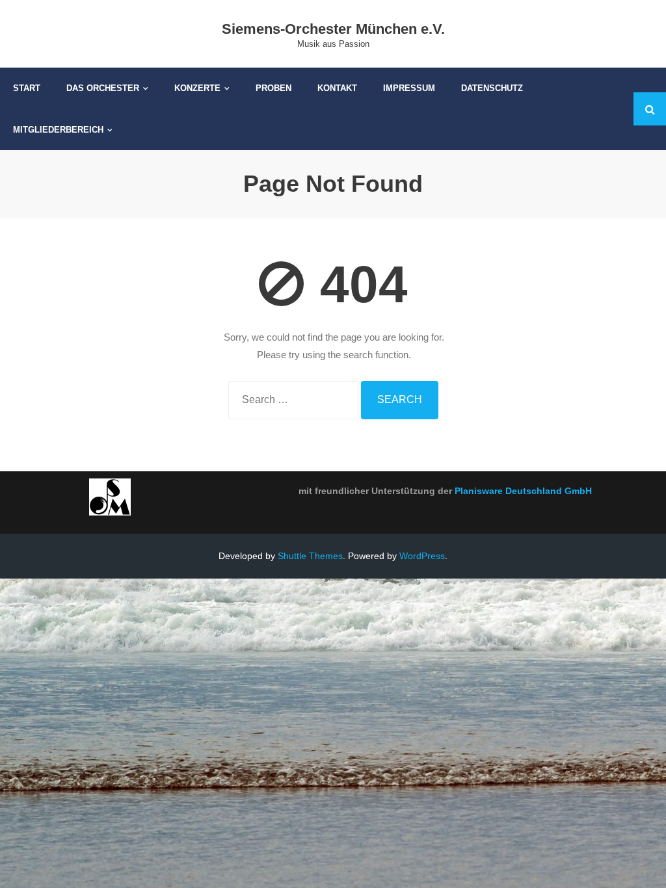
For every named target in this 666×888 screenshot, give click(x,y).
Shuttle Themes (310, 556)
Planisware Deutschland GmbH (523, 491)
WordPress (422, 556)
